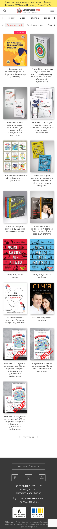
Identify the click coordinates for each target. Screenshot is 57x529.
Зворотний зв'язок (28, 466)
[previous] (3, 18)
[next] (54, 18)
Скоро (22, 18)
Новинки (11, 18)
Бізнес (47, 18)
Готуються (34, 18)
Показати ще (28, 437)
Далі (35, 445)
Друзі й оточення (35, 25)
